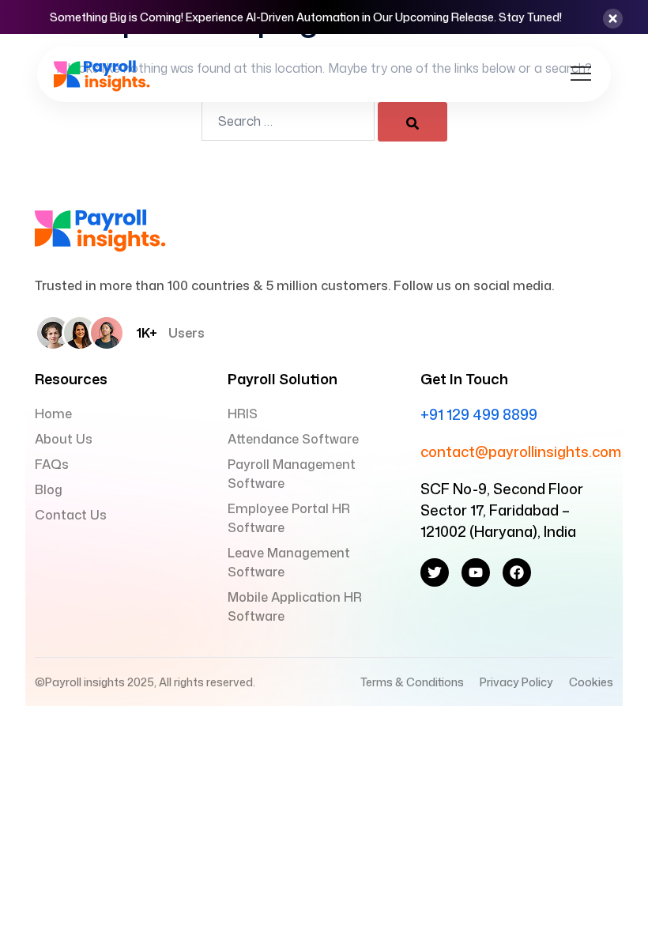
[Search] (412, 122)
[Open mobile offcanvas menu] (581, 74)
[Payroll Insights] (102, 72)
